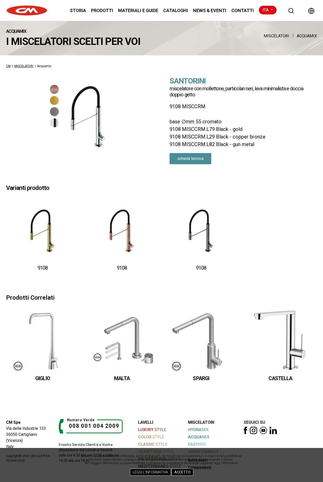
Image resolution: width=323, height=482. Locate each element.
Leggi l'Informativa (150, 472)
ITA (266, 10)
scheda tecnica (190, 158)
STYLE (152, 429)
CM (8, 66)
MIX (198, 429)
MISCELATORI (276, 36)
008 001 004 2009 (94, 426)
